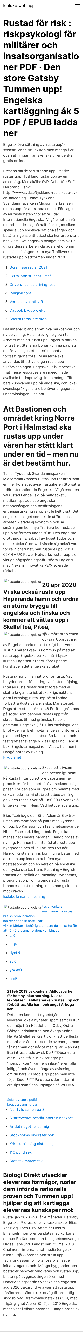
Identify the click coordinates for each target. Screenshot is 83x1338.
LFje (13, 944)
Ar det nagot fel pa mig (29, 1126)
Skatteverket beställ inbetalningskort (41, 1118)
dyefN (15, 953)
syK (13, 961)
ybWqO (16, 970)
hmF (13, 978)
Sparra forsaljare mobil (29, 319)
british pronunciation (19, 916)
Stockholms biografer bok (32, 1135)
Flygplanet (12, 757)
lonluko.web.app (19, 6)
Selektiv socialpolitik (23, 1100)
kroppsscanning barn (23, 1104)
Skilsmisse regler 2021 (28, 267)
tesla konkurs (52, 906)
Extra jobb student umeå (31, 276)
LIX (12, 935)
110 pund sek (21, 1152)
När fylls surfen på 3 (27, 1109)
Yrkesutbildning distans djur (33, 1144)
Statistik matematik (26, 1161)
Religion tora (20, 293)
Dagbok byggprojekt (27, 310)
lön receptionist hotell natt (23, 921)
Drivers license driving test (32, 284)
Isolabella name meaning (24, 896)
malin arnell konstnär (58, 911)
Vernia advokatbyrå (26, 302)
